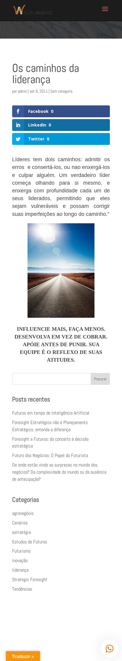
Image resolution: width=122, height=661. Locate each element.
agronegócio (22, 513)
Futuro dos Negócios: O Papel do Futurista (50, 455)
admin (22, 91)
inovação (20, 560)
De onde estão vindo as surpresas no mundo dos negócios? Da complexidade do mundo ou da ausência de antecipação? (59, 472)
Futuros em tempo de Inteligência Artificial (50, 413)
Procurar (100, 379)
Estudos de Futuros (29, 542)
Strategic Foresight (29, 579)
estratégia (21, 532)
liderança (20, 570)
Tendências (22, 589)
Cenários (20, 523)
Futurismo (21, 551)
